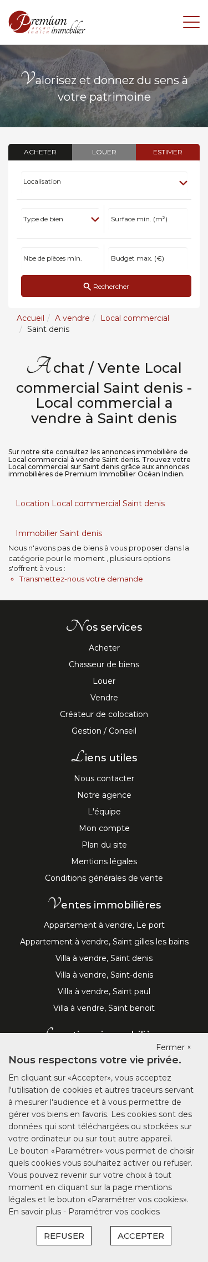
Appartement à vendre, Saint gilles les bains (104, 942)
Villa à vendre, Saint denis (104, 958)
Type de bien (43, 219)
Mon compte (104, 828)
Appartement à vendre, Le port (104, 925)
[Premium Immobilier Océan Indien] (47, 22)
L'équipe (104, 812)
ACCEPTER (141, 1235)
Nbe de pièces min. (52, 258)
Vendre (104, 698)
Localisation (42, 181)
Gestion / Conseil (104, 731)
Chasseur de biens (104, 664)
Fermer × (173, 1047)
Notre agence (104, 795)
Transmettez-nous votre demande (81, 578)
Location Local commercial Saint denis (90, 503)
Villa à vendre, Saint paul (104, 991)
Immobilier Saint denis (59, 533)
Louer (104, 681)
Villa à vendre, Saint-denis (104, 975)
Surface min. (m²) (139, 219)
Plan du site (104, 845)
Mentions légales (104, 861)
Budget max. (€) (137, 258)
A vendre (72, 318)
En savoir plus (35, 1212)
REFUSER (64, 1235)
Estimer (167, 152)
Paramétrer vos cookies (114, 1212)
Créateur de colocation (104, 714)
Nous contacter (104, 778)
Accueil (30, 318)
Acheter (104, 648)
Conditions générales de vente (104, 878)
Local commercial (134, 318)
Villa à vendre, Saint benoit (104, 1008)
